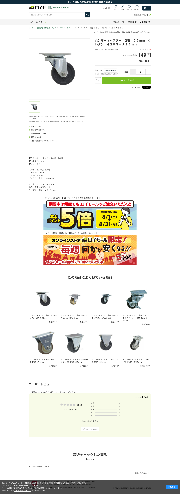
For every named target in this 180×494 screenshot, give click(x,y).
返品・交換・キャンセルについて (44, 140)
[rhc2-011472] (34, 107)
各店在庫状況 (110, 70)
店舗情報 (130, 22)
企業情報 (143, 22)
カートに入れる (126, 80)
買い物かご (146, 8)
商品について (36, 126)
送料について (36, 137)
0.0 (79, 404)
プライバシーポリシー (22, 490)
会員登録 (122, 10)
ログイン (116, 10)
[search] (87, 14)
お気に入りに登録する (98, 80)
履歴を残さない (141, 473)
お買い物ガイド (119, 22)
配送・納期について (39, 133)
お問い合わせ (137, 10)
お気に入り (129, 9)
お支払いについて (38, 130)
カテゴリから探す (37, 22)
